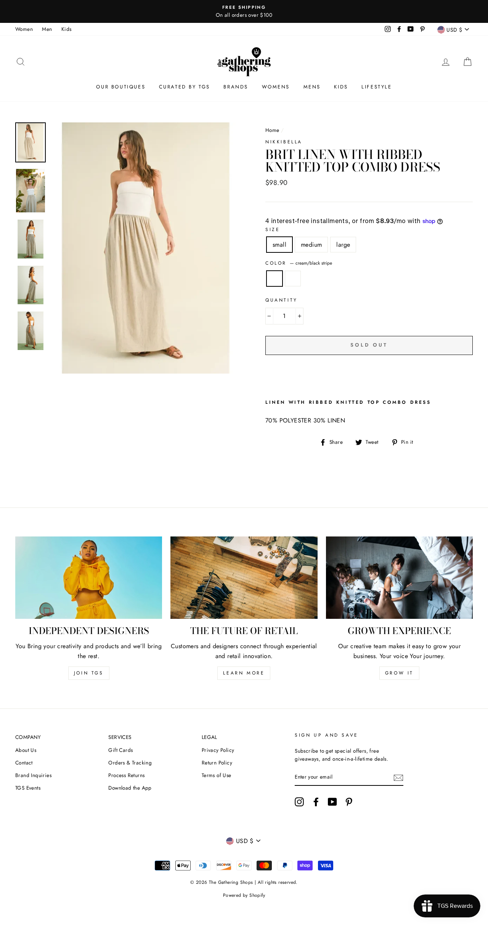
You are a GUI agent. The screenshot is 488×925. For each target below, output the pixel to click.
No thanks (244, 516)
